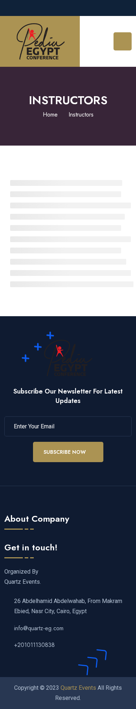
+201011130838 (34, 645)
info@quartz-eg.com (38, 628)
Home (50, 114)
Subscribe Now (65, 452)
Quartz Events (78, 687)
